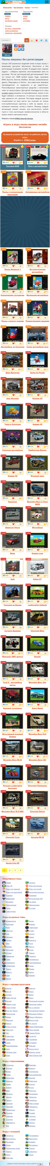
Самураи (9, 1116)
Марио (8, 1017)
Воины (8, 1072)
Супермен (33, 1043)
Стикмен (32, 1120)
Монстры (32, 1091)
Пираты (9, 1100)
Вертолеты (33, 1139)
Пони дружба (34, 1030)
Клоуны (32, 1084)
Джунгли (9, 931)
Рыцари (32, 1113)
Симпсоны (10, 1036)
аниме (25, 16)
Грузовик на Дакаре (13, 605)
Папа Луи (9, 1030)
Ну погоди (33, 1024)
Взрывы (32, 924)
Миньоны (9, 1020)
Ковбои (8, 1088)
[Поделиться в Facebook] (15, 45)
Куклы (31, 1088)
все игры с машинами (13, 28)
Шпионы (32, 1126)
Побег (8, 960)
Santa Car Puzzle (37, 373)
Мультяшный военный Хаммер (12, 735)
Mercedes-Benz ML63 (12, 760)
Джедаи (32, 1078)
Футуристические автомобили (37, 270)
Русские (32, 908)
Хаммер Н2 (12, 476)
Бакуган (32, 988)
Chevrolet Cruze (13, 837)
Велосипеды (11, 1139)
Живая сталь (11, 1004)
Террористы (10, 1123)
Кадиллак (12, 502)
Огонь (31, 950)
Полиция (9, 1104)
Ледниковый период (36, 1011)
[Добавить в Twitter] (19, 49)
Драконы (9, 1081)
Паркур (31, 953)
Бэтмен (9, 995)
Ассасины (10, 1065)
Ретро (8, 908)
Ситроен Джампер (12, 631)
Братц (31, 992)
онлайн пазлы (8, 93)
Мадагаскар (10, 1014)
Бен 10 (8, 992)
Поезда (32, 1148)
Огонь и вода (11, 1027)
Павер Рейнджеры (36, 1027)
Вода (8, 928)
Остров (9, 953)
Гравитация (33, 928)
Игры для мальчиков (14, 892)
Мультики (9, 950)
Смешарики (10, 1040)
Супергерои (10, 966)
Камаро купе (37, 553)
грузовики (26, 21)
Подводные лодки (13, 1148)
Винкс (31, 995)
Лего (7, 944)
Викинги (32, 1068)
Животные (33, 1081)
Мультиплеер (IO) (36, 899)
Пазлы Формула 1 (12, 269)
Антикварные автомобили (37, 192)
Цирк (8, 975)
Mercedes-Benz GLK (37, 734)
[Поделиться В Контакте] (22, 49)
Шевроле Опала (12, 528)
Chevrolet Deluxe (37, 811)
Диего (31, 998)
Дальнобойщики (35, 1075)
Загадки (32, 883)
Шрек (8, 1055)
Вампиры (32, 1065)
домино (8, 16)
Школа (8, 979)
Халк (8, 1049)
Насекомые (33, 1094)
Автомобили (33, 1136)
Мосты (31, 947)
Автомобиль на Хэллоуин (12, 347)
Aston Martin (37, 708)
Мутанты (9, 1094)
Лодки (8, 1145)
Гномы (8, 1075)
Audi (13, 579)
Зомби (8, 1084)
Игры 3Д (9, 886)
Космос (9, 940)
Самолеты (33, 1152)
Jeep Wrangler (12, 398)
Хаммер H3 (37, 424)
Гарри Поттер (11, 998)
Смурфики (33, 1040)
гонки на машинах (11, 31)
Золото (31, 934)
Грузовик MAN (12, 166)
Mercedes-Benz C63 (37, 760)
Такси (8, 1155)
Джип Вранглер (12, 373)
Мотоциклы (33, 1145)
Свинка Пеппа (34, 1033)
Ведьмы (9, 1068)
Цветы (31, 972)
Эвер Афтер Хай (35, 1055)
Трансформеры (12, 1046)
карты (7, 18)
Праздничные (11, 905)
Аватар (8, 988)
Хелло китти (34, 1049)
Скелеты (32, 1116)
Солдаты (9, 1120)
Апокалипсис (11, 921)
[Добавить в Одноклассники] (15, 49)
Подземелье (34, 960)
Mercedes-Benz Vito (37, 682)
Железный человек (36, 1001)
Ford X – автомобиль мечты (12, 683)
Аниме (8, 883)
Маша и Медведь (35, 1017)
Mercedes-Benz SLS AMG (13, 811)
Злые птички (11, 1008)
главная (10, 1163)
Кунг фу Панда (12, 1011)
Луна (31, 944)
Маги (8, 1091)
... (5, 23)
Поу (7, 1033)
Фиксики (32, 1046)
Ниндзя (9, 1097)
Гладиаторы (33, 1072)
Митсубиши (37, 528)
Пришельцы (10, 1110)
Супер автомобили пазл (37, 347)
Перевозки (10, 956)
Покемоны (33, 1100)
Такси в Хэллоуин (12, 424)
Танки (31, 1155)
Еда (7, 934)
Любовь (9, 947)
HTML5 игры (30, 140)
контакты (22, 1163)
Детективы (10, 1078)
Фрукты (9, 972)
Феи (7, 1126)
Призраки (9, 1107)
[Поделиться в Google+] (19, 45)
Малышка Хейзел (36, 1014)
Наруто (8, 1024)
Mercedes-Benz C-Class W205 (37, 503)
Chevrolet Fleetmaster (37, 786)
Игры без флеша (35, 886)
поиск (16, 1163)
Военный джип (37, 476)
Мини (12, 553)
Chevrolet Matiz (37, 631)
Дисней (9, 1001)
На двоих (32, 902)
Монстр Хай (33, 1020)
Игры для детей (35, 889)
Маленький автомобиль (37, 295)
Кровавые (33, 895)
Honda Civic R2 (12, 863)
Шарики (32, 975)
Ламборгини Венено (37, 450)
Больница (9, 924)
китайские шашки (11, 21)
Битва (31, 921)
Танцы (31, 966)
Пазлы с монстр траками (12, 321)
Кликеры (9, 895)
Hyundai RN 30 (37, 837)
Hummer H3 (37, 398)
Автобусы (9, 1136)
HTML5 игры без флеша (24, 118)
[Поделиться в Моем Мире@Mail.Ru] (22, 45)
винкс (25, 18)
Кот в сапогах (34, 1008)
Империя (9, 937)
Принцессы (33, 1107)
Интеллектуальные (36, 892)
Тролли (32, 1123)
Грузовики (10, 1142)
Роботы (32, 1110)
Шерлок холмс (34, 1052)
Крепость (32, 940)
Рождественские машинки (37, 321)
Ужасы (8, 969)
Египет (31, 931)
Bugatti (37, 657)
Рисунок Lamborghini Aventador (12, 787)
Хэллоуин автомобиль (12, 450)
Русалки (9, 1113)
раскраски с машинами (13, 33)
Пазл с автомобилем (37, 166)
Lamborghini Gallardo (37, 605)
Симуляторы (11, 911)
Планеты (32, 956)
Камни (31, 937)
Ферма (31, 969)
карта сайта (31, 1163)
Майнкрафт (10, 899)
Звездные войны (35, 1004)
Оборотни (32, 1097)
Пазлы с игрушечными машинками (12, 193)
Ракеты (9, 1152)
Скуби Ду (32, 1036)
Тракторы (9, 1158)
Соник (8, 1043)
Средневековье (35, 963)
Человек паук (11, 1052)
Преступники (34, 1104)
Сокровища (10, 963)
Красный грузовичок (12, 708)
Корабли (32, 1142)
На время (9, 902)
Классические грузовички (12, 295)
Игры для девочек (13, 889)
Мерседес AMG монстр (12, 657)
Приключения (34, 905)
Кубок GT (37, 579)
